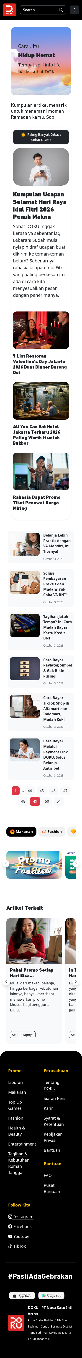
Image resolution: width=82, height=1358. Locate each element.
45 (42, 790)
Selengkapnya (22, 1035)
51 (59, 801)
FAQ (48, 1175)
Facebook (22, 1226)
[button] (74, 10)
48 (23, 801)
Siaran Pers (54, 1098)
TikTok (19, 1246)
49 (35, 801)
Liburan (15, 1082)
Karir (48, 1108)
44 (30, 790)
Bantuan (52, 1150)
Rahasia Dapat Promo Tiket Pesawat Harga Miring (37, 503)
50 (47, 801)
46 (53, 790)
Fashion (15, 1118)
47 (65, 790)
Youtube (20, 1236)
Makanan (17, 1092)
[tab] (21, 832)
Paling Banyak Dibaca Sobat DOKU (43, 137)
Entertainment (22, 1144)
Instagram (22, 1216)
